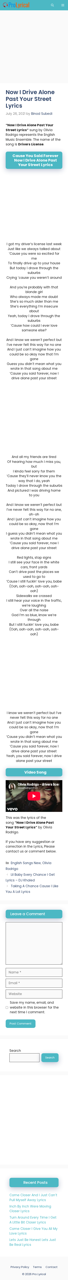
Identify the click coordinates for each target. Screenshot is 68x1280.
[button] (52, 5)
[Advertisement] (34, 48)
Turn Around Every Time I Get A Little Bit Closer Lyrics (32, 1220)
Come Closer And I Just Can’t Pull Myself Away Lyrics (33, 1197)
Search (15, 1050)
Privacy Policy (20, 1267)
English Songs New (26, 863)
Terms (37, 1267)
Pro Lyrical (39, 1274)
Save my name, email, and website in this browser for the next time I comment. (34, 1007)
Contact (52, 1267)
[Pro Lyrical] (16, 5)
